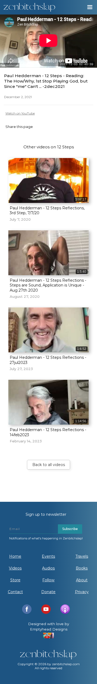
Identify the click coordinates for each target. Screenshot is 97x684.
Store (15, 580)
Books (82, 568)
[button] (89, 7)
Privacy (82, 592)
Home (15, 556)
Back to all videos (48, 464)
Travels (81, 556)
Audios (48, 568)
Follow (48, 580)
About (82, 580)
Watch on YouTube (20, 113)
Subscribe (70, 529)
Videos (15, 568)
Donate (48, 592)
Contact (15, 592)
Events (48, 556)
